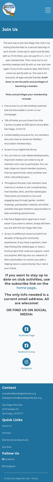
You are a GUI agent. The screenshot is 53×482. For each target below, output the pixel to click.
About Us (7, 425)
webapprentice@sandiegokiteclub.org (21, 397)
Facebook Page (26, 335)
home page (26, 288)
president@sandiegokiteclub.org (19, 393)
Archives (6, 432)
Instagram (26, 368)
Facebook (9, 459)
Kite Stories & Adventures (15, 439)
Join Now (6, 446)
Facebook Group (26, 351)
